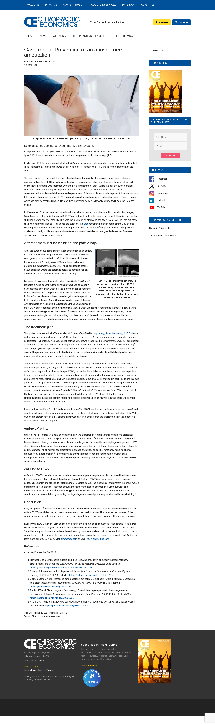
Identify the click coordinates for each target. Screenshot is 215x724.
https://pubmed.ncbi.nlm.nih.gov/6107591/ (51, 586)
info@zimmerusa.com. (98, 539)
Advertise (162, 22)
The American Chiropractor (162, 235)
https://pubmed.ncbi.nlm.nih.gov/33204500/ (67, 605)
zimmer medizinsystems (48, 616)
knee (86, 223)
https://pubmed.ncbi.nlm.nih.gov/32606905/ (52, 598)
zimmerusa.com (69, 539)
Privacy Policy (30, 670)
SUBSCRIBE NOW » (89, 665)
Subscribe (181, 22)
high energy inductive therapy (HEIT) (112, 333)
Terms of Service (46, 670)
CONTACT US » (31, 667)
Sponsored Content (58, 613)
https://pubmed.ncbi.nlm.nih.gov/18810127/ (91, 575)
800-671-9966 (37, 660)
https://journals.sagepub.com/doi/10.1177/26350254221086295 (63, 567)
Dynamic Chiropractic (160, 228)
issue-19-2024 (42, 613)
